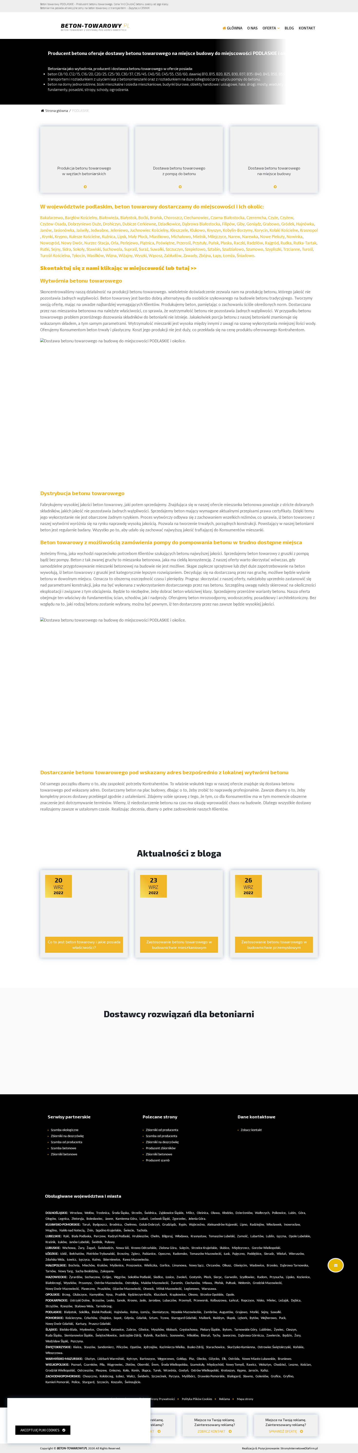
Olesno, (193, 1295)
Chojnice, (106, 1318)
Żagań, (91, 1248)
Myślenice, (117, 1265)
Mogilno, (52, 1230)
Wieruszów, (297, 1254)
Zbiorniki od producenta (162, 1130)
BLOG (289, 28)
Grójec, (107, 1277)
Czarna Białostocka (228, 218)
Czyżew (286, 218)
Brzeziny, (123, 1254)
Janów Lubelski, (79, 1242)
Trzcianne (291, 249)
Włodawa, (182, 1236)
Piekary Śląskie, (210, 1330)
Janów (46, 230)
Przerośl (184, 243)
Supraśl (130, 249)
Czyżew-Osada (53, 224)
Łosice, (170, 1277)
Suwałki (157, 249)
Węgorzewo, (166, 1359)
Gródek (287, 224)
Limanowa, (179, 1265)
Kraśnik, (51, 1242)
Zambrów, (211, 1312)
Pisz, (192, 1359)
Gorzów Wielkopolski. (266, 1248)
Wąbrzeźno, (197, 1225)
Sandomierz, (106, 1347)
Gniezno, (115, 1371)
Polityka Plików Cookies (197, 1399)
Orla (114, 243)
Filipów (228, 224)
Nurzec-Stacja (96, 243)
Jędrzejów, (150, 1347)
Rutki (44, 249)
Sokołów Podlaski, (140, 1277)
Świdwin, (144, 1376)
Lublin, (270, 1236)
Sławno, (248, 1376)
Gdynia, (129, 1318)
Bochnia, (74, 1265)
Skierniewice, (112, 1260)
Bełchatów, (77, 1254)
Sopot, (118, 1318)
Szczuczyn (174, 249)
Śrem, (155, 1365)
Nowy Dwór (71, 243)
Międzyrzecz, (241, 1248)
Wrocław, (76, 1213)
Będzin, (288, 1335)
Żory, (297, 1335)
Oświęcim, (241, 1265)
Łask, (227, 1254)
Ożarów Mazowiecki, (127, 1289)
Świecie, (129, 1230)
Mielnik (199, 237)
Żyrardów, (76, 1277)
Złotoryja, (78, 1219)
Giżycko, (214, 1359)
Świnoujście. (133, 1382)
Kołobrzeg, (107, 1376)
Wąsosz (155, 256)
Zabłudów (172, 256)
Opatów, (136, 1347)
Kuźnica (108, 237)
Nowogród (49, 243)
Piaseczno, (88, 1289)
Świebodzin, (106, 1248)
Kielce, (77, 1347)
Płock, (208, 1277)
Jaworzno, (229, 1335)
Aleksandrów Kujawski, (222, 1225)
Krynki (47, 237)
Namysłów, (96, 1295)
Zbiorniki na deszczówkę (67, 1136)
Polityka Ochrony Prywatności (155, 1399)
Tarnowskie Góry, (246, 1330)
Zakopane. (107, 1271)
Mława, (207, 1283)
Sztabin (213, 249)
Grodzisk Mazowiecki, (268, 1283)
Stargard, (88, 1382)
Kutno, (96, 1260)
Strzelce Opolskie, (212, 1295)
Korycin (261, 230)
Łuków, (62, 1242)
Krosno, (133, 1300)
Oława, (216, 1213)
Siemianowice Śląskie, (79, 1335)
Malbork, (205, 1318)
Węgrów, (120, 1277)
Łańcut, (234, 1300)
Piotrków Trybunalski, (100, 1254)
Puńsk (213, 243)
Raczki (239, 243)
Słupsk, (231, 1318)
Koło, (126, 1371)
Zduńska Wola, (55, 1260)
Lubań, (144, 1219)
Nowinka (294, 237)
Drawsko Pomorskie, (212, 1376)
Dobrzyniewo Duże (84, 224)
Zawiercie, (273, 1335)
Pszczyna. (77, 1341)
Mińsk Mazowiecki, (169, 1289)
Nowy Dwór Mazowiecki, (63, 1289)
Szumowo (254, 249)
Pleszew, (101, 1371)
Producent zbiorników (161, 1148)
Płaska (226, 243)
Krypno (61, 237)
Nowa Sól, (123, 1248)
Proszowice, (134, 1265)
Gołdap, (182, 1359)
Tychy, (217, 1335)
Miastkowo (159, 237)
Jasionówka (64, 230)
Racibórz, (161, 1335)
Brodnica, (116, 1225)
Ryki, (66, 1236)
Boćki (143, 218)
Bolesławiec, (95, 1219)
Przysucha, (277, 1277)
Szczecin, (103, 1382)
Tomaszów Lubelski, (222, 1236)
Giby (241, 224)
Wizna (111, 256)
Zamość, (243, 1236)
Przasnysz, (86, 1283)
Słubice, (225, 1248)
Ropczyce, (248, 1300)
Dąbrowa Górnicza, (251, 1335)
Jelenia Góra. (197, 1219)
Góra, (302, 1213)
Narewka (250, 237)
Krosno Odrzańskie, (144, 1248)
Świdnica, (150, 1213)
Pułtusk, (231, 1283)
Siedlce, (158, 1277)
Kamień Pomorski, (58, 1382)
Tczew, (165, 1318)
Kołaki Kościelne (284, 230)
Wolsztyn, (265, 1365)
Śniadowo (245, 256)
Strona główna (56, 110)
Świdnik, (97, 1242)
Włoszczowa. (54, 1353)
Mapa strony (245, 1399)
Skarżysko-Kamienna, (241, 1347)
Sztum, (154, 1318)
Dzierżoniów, (244, 1213)
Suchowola (112, 249)
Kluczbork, (161, 1295)
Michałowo (181, 237)
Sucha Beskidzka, (87, 1271)
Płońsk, (219, 1283)
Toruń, (86, 1225)
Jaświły (82, 230)
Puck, (282, 1318)
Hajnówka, (121, 1312)
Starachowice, (216, 1347)
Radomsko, (180, 1254)
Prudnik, (120, 1295)
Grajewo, (242, 1312)
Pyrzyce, (174, 1376)
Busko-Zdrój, (195, 1347)
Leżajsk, (284, 1300)
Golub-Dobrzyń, (149, 1225)
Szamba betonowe (63, 1148)
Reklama (224, 1399)
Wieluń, (282, 1254)
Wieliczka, (151, 1265)
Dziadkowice (169, 224)
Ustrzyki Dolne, (80, 1300)
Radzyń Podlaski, (119, 1236)
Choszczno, (90, 1376)
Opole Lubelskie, (300, 1236)
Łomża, (146, 1312)
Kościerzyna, (74, 1318)
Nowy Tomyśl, (235, 1365)
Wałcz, (131, 1376)
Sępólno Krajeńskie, (109, 1230)
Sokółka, (84, 1312)
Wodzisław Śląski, (57, 1341)
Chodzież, (280, 1365)
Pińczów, (122, 1347)
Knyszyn (214, 230)
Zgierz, (136, 1254)
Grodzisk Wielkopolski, (61, 1371)
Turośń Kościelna (55, 256)
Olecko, (202, 1359)
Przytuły (200, 243)
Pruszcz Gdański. (100, 1324)
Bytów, (254, 1318)
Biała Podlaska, (82, 1236)
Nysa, (109, 1295)
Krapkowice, (178, 1295)
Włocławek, (274, 1225)
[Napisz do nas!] (335, 1265)
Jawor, (109, 1219)
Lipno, (244, 1225)
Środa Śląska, (121, 1213)
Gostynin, (195, 1277)
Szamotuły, (197, 1365)
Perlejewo (129, 243)
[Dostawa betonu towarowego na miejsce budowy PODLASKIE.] (274, 188)
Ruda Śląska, (54, 1335)
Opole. (230, 1295)
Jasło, (143, 1300)
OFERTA (269, 28)
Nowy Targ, (66, 1271)
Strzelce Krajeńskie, (204, 1248)
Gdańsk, (141, 1318)
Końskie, (298, 1347)
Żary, (81, 1248)
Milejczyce (217, 237)
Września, (170, 1371)
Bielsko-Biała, (69, 1330)
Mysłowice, (87, 1330)
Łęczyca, (85, 1260)
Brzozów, (98, 1300)
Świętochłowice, (106, 1335)
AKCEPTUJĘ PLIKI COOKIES (41, 1430)
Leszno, (294, 1365)
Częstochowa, (188, 1330)
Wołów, (89, 1213)
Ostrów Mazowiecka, (108, 1283)
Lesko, (111, 1300)
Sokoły (79, 249)
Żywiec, (279, 1330)
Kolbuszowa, (218, 1300)
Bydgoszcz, (100, 1225)
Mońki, (254, 1312)
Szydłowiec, (247, 1277)
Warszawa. (209, 1289)
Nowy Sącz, (197, 1265)
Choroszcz (173, 218)
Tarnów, (51, 1271)
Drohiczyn (112, 224)
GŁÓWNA (234, 28)
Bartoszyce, (148, 1359)
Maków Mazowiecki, (155, 1283)
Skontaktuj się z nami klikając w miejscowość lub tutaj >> (118, 268)
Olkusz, (227, 1265)
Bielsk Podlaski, (102, 1312)
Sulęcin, (184, 1248)
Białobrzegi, (54, 1283)
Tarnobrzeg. (104, 1306)
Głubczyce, (80, 1295)
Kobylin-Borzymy (238, 230)
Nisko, (261, 1300)
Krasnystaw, (199, 1236)
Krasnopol (309, 230)
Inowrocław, (292, 1225)
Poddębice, (254, 1254)
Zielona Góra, (168, 1248)
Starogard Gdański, (184, 1318)
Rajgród (272, 243)
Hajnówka (305, 224)
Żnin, (90, 1230)
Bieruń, (206, 1335)
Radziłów (255, 243)
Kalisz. (265, 1371)
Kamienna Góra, (127, 1219)
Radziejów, (257, 1225)
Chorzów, (103, 1330)
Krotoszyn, (228, 1371)
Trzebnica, (103, 1213)
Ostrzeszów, (85, 1371)
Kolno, (134, 1312)
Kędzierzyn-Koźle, (140, 1295)
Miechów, (88, 1265)
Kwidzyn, (219, 1318)
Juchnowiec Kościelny (149, 230)
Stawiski (93, 249)
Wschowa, (69, 1248)
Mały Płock (137, 237)
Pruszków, (104, 1289)
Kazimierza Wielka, (173, 1347)
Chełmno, (130, 1225)
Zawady (190, 256)
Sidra (66, 249)
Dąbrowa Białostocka (201, 224)
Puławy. (110, 1242)
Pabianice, (149, 1254)
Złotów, (130, 1365)
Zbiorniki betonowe (64, 1154)
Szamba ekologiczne (64, 1130)
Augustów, (226, 1312)
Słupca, (146, 1371)
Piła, (102, 1365)
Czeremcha (256, 218)
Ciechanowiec (196, 218)
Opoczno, (164, 1254)
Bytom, (228, 1330)
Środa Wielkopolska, (174, 1365)
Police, (76, 1382)
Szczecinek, (159, 1376)
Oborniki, (143, 1365)
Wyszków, (70, 1283)
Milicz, (190, 1213)
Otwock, (149, 1289)
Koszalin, (117, 1382)
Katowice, (118, 1330)
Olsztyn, (90, 1359)
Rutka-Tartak (304, 243)
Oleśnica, (203, 1213)
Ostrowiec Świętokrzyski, (275, 1347)
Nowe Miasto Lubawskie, (259, 1359)
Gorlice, (165, 1265)
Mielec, (272, 1300)
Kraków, (102, 1265)
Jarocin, (253, 1371)
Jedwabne (99, 230)
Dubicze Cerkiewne (139, 224)
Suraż (143, 249)
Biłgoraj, (167, 1236)
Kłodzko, (228, 1213)
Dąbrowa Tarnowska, (294, 1265)
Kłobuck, (172, 1330)
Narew (234, 237)
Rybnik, (149, 1335)
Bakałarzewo (51, 218)
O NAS (252, 28)
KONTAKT (307, 28)
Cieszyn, (291, 1330)
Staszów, (90, 1347)
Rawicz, (251, 1365)
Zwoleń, (182, 1277)
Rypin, (183, 1225)
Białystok (128, 218)
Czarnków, (91, 1365)
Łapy (217, 256)
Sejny (55, 249)
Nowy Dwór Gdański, (60, 1324)
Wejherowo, (269, 1318)
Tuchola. (142, 1230)
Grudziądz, (169, 1225)
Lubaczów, (170, 1300)
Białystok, (70, 1312)
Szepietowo (195, 249)
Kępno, (242, 1371)
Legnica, (64, 1219)
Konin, (136, 1371)
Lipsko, (290, 1277)
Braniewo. (285, 1359)
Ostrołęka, (132, 1283)
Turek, (157, 1371)
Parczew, (100, 1236)
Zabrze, (131, 1330)
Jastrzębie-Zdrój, (130, 1335)
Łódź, (64, 1254)
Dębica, (296, 1300)
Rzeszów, (66, 1306)
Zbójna (205, 256)
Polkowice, (279, 1213)
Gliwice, (144, 1330)
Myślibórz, (189, 1376)
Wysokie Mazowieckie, (186, 1312)
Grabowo (271, 224)
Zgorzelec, (179, 1219)
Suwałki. (276, 1312)
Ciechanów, (193, 1283)
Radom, (262, 1277)
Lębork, (243, 1318)
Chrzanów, (213, 1265)
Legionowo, (192, 1289)
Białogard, (234, 1376)
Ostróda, (234, 1359)
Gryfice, (276, 1376)
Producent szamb (158, 1160)
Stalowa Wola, (84, 1306)
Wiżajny (125, 256)
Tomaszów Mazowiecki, (206, 1254)
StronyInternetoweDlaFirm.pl (280, 1448)
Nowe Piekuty (272, 237)
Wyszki (140, 256)
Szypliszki (273, 249)
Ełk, (224, 1359)
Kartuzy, (81, 1324)
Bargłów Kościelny (81, 218)
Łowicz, (72, 1260)
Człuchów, (91, 1318)
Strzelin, (137, 1213)
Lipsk (121, 237)
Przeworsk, (201, 1300)
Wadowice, (257, 1265)
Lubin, (292, 1213)
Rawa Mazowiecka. (136, 1260)
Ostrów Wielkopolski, (205, 1371)
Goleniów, (262, 1376)
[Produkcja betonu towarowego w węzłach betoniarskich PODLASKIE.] (84, 188)
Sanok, (121, 1300)
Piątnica (147, 243)
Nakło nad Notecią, (72, 1230)
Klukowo (197, 230)
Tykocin (78, 256)
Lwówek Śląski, (161, 1219)
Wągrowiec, (115, 1365)
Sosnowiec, (177, 1335)
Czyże (273, 218)
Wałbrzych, (262, 1213)
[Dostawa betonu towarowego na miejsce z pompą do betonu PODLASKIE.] (179, 188)
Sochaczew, (93, 1277)
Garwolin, (231, 1277)
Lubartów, (257, 1236)
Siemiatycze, (161, 1312)
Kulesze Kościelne (84, 237)
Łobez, (120, 1376)
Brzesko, (272, 1265)
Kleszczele (179, 230)
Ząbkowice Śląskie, (171, 1213)
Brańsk (156, 218)
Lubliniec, (265, 1330)
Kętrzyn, (132, 1359)
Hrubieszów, (140, 1236)
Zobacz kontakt (251, 1130)
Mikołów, (193, 1335)
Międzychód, (215, 1365)
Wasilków (95, 256)
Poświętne (165, 243)
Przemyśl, (185, 1300)
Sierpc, (218, 1277)
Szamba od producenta (66, 1142)
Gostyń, (184, 1371)
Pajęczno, (238, 1254)
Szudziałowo (233, 249)
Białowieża (108, 218)
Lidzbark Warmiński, (111, 1359)
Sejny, (265, 1312)
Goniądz (253, 224)
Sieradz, (269, 1254)
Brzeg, (66, 1295)
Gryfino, (288, 1376)
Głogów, (51, 1219)
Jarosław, (155, 1300)
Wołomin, (244, 1283)
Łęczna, (282, 1236)
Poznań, (76, 1365)
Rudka (286, 243)
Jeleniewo (119, 230)
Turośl (307, 249)
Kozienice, (304, 1277)
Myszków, (158, 1330)
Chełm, (155, 1236)
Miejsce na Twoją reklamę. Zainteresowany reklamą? (214, 1425)
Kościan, (306, 1365)
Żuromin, (177, 1283)
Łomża (229, 256)
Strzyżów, (52, 1306)
